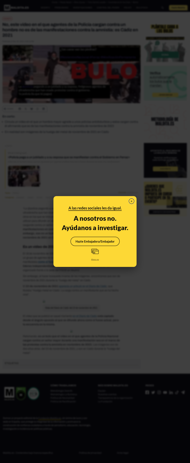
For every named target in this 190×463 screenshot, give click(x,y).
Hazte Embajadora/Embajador (95, 241)
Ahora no (95, 259)
